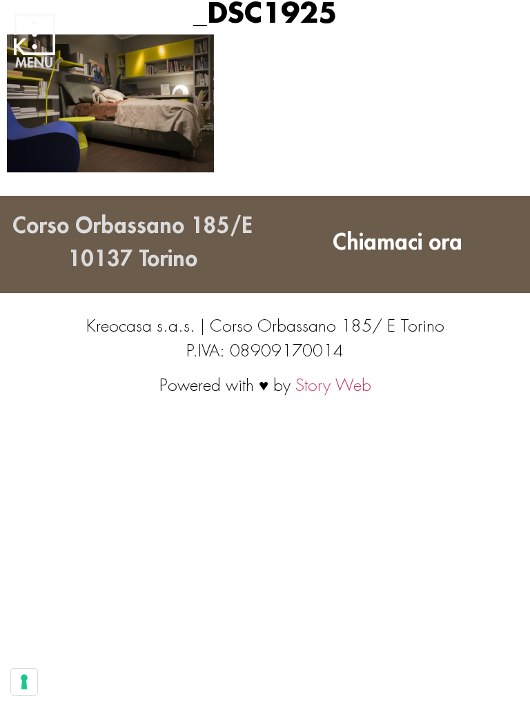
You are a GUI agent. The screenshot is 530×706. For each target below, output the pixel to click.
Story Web (333, 385)
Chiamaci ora (397, 243)
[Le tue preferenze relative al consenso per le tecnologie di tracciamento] (24, 682)
